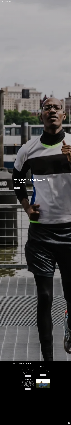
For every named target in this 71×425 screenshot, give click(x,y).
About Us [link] (61, 1)
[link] (6, 1)
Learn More (43, 375)
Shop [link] (58, 1)
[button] (68, 1)
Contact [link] (65, 1)
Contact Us (17, 187)
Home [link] (55, 1)
